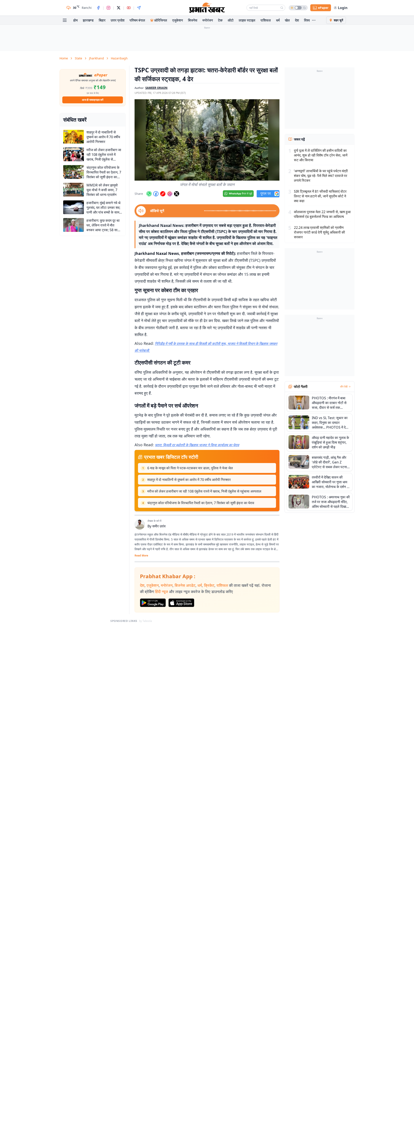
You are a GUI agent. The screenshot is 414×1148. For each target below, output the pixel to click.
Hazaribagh (119, 58)
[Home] (207, 8)
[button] (207, 140)
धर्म (278, 20)
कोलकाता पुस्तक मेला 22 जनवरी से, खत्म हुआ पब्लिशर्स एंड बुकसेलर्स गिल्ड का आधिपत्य (322, 214)
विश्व (307, 20)
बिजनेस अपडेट (185, 585)
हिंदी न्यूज (161, 591)
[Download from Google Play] (153, 602)
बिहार (102, 20)
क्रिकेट (209, 585)
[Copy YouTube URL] (162, 193)
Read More (141, 555)
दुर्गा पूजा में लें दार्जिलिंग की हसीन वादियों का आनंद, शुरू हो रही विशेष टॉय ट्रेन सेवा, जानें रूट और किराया (320, 155)
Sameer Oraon (156, 88)
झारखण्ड (88, 20)
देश (297, 20)
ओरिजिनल (160, 20)
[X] (118, 8)
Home (64, 58)
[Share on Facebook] (155, 193)
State (78, 58)
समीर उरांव (159, 526)
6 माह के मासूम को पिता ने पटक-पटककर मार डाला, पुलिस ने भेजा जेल (190, 468)
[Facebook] (98, 8)
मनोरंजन (207, 20)
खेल (287, 20)
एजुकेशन (177, 20)
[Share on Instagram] (169, 193)
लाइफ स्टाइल (247, 20)
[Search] (282, 8)
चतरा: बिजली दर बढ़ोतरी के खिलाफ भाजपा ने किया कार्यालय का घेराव (197, 445)
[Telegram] (139, 8)
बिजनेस (192, 20)
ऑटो (231, 20)
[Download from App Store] (181, 602)
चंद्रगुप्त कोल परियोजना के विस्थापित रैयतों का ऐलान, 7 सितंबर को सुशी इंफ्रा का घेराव (200, 502)
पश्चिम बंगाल (137, 20)
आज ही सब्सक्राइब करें (92, 100)
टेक (220, 20)
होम (75, 20)
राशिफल (265, 20)
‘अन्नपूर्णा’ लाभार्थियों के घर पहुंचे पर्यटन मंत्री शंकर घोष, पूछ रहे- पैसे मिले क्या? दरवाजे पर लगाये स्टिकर (321, 176)
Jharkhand (96, 58)
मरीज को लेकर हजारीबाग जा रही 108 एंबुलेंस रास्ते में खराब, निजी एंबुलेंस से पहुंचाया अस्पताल (204, 491)
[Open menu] (64, 20)
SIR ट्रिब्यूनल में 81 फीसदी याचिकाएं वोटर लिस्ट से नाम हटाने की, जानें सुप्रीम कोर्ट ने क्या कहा (320, 196)
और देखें (343, 386)
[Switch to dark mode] (298, 7)
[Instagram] (108, 8)
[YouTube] (128, 8)
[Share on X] (176, 193)
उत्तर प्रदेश (117, 20)
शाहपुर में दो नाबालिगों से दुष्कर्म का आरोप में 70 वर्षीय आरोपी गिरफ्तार (189, 479)
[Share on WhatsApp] (149, 193)
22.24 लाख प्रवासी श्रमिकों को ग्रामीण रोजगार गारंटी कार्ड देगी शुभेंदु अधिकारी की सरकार (319, 232)
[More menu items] (314, 20)
